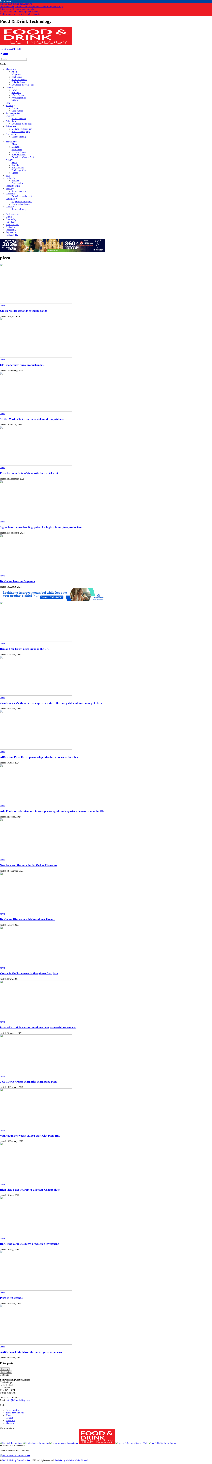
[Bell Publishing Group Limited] (15, 1455)
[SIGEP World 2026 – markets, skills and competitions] (36, 411)
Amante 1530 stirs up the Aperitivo (16, 4)
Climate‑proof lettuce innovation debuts (18, 9)
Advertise (10, 1420)
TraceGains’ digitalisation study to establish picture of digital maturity (31, 6)
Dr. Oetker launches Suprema (17, 581)
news (2, 305)
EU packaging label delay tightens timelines (20, 11)
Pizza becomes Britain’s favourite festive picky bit (29, 473)
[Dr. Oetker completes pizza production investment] (36, 1235)
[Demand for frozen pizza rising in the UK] (36, 640)
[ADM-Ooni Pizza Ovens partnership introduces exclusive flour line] (36, 749)
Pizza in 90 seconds (11, 1297)
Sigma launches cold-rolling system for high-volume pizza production (41, 527)
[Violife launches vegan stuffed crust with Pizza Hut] (36, 1127)
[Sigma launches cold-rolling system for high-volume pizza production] (36, 519)
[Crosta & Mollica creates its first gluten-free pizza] (36, 965)
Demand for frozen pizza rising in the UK (24, 648)
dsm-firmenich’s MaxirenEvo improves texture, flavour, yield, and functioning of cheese (51, 703)
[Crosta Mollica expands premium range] (36, 302)
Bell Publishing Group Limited (16, 1460)
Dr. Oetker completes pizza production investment (29, 1243)
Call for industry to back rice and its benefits (20, 14)
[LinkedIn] (1, 54)
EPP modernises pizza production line (22, 364)
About (3, 49)
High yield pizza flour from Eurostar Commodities (30, 1189)
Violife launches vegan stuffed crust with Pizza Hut (30, 1135)
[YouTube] (6, 54)
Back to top (6, 1372)
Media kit (17, 49)
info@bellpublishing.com (18, 1400)
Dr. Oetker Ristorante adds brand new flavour (27, 919)
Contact (9, 49)
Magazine (10, 1423)
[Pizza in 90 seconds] (36, 1290)
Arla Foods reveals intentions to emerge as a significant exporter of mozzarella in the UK (52, 811)
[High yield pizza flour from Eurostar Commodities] (36, 1181)
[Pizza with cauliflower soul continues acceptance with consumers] (36, 1019)
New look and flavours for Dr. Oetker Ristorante (28, 865)
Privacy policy (12, 1410)
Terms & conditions (15, 1412)
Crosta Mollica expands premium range (23, 310)
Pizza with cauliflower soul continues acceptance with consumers (38, 1027)
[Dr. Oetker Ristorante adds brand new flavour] (36, 911)
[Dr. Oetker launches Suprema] (36, 573)
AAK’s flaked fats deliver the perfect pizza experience (31, 1352)
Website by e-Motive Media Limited (71, 1460)
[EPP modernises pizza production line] (36, 356)
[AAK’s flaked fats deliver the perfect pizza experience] (36, 1344)
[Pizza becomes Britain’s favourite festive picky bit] (36, 465)
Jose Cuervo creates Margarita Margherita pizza (28, 1081)
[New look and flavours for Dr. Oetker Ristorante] (36, 857)
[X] (4, 54)
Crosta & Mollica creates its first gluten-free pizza (29, 973)
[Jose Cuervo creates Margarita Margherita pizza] (36, 1073)
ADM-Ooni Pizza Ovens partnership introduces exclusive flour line (39, 757)
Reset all (5, 1369)
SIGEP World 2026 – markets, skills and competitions (31, 418)
